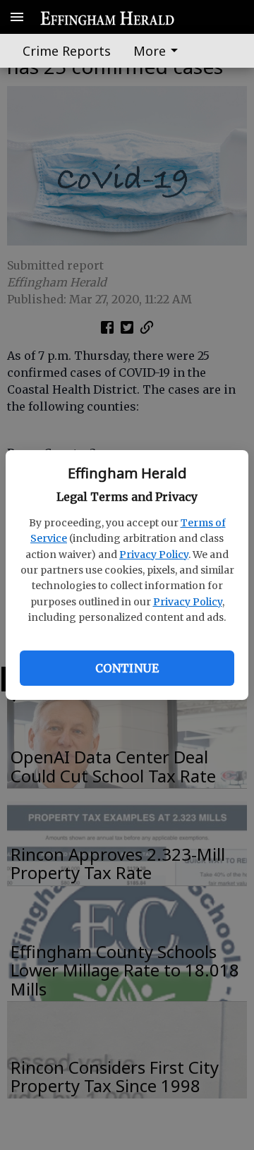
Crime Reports (67, 50)
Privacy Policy (153, 554)
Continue (127, 668)
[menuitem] (159, 51)
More (149, 50)
